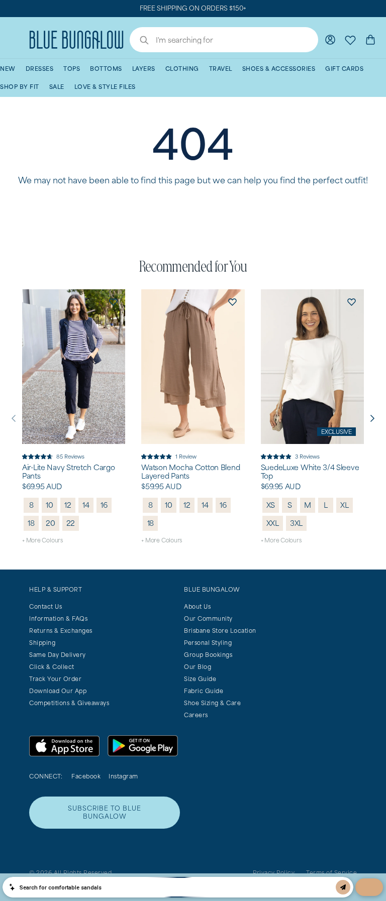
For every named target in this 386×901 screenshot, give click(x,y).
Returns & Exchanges (60, 630)
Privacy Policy (274, 872)
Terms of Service (331, 872)
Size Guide (200, 678)
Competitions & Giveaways (69, 703)
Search (139, 41)
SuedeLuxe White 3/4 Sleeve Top (310, 472)
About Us (197, 606)
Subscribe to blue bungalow (104, 812)
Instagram (123, 776)
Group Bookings (208, 654)
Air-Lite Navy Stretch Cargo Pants (68, 472)
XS (270, 505)
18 (31, 523)
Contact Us (45, 606)
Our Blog (197, 666)
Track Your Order (55, 678)
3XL (296, 523)
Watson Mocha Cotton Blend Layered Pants (190, 472)
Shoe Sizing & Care (212, 703)
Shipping (42, 642)
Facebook (86, 776)
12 (67, 505)
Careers (196, 715)
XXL (272, 523)
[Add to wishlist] (113, 301)
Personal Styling (208, 642)
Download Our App (57, 691)
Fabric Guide (203, 691)
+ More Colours (42, 540)
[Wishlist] (350, 40)
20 (50, 523)
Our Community (208, 618)
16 (104, 505)
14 (85, 505)
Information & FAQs (58, 618)
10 (49, 505)
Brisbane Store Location (220, 630)
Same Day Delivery (57, 654)
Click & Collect (51, 666)
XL (344, 505)
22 (70, 523)
